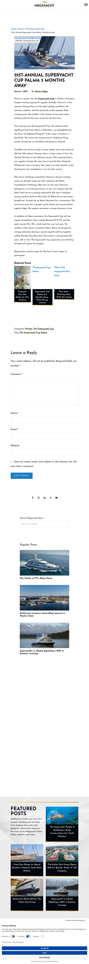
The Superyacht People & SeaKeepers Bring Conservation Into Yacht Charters (62, 831)
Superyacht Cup (46, 99)
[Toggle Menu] (86, 4)
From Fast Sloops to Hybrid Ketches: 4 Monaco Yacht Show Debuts (27, 868)
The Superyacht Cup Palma (33, 333)
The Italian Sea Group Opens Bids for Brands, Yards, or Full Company (62, 868)
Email (14, 429)
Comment (17, 374)
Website (15, 445)
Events (28, 329)
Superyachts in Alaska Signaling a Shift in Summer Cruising (62, 902)
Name (15, 413)
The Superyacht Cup (43, 329)
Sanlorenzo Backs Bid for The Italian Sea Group (27, 900)
